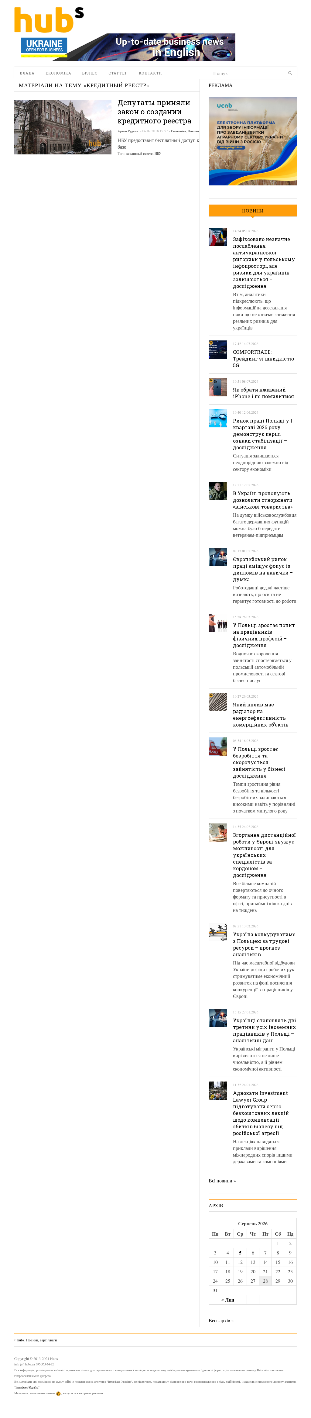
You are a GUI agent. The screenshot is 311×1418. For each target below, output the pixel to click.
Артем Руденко (128, 131)
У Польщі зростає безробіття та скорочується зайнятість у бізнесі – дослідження (261, 762)
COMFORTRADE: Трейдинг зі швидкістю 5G (263, 358)
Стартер (118, 73)
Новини (193, 131)
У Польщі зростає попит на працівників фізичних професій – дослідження (264, 635)
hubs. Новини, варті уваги (49, 19)
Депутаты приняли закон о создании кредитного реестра (154, 112)
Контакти (150, 73)
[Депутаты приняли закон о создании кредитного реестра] (62, 127)
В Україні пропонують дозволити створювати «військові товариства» (262, 500)
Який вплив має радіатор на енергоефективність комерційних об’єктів (261, 714)
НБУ (158, 153)
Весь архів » (221, 1320)
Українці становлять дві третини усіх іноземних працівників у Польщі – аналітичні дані (264, 1030)
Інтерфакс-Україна (26, 1387)
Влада (27, 73)
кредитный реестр (139, 153)
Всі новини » (222, 1180)
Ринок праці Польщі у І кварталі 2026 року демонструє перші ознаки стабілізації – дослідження (262, 433)
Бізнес (89, 73)
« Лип (227, 1299)
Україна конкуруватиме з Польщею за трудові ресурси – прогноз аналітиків (264, 944)
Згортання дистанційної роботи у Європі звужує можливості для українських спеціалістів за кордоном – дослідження (264, 855)
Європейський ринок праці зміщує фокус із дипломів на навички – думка (263, 569)
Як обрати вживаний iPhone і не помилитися (263, 392)
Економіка (58, 73)
